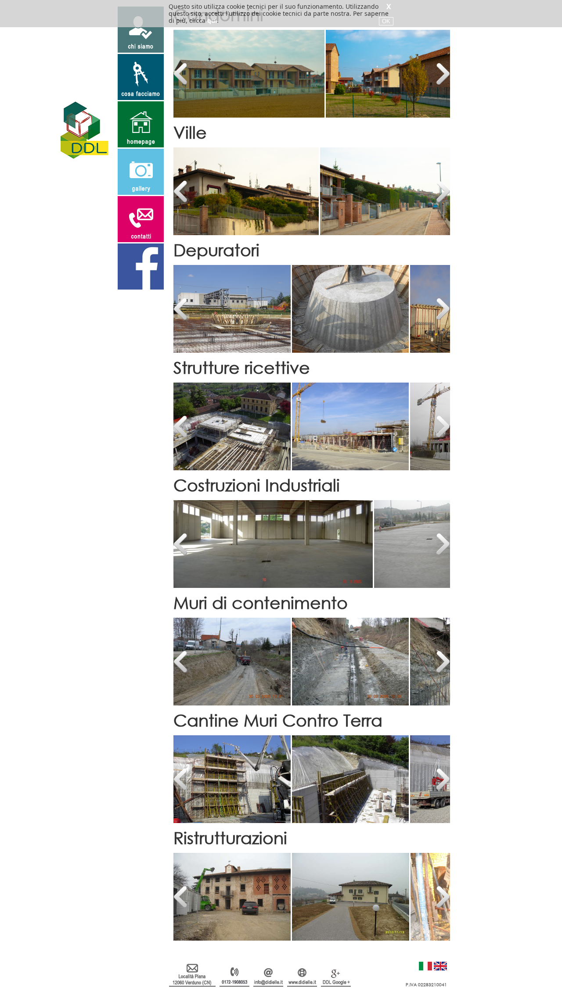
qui (212, 20)
